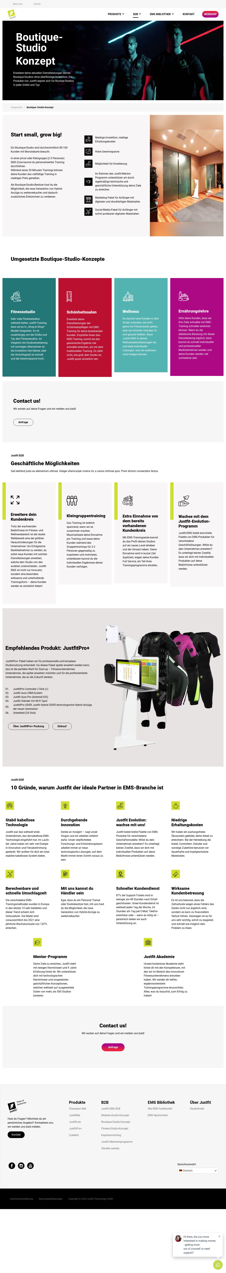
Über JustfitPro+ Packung (28, 726)
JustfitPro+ (75, 1128)
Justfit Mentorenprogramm (117, 1141)
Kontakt (189, 14)
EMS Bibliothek (160, 14)
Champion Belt (77, 1108)
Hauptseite (17, 107)
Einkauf (62, 726)
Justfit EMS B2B (110, 1108)
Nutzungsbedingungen (50, 1198)
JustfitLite (75, 1121)
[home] (12, 14)
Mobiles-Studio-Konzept (115, 1115)
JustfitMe (74, 1115)
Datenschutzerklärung (21, 1198)
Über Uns (17, 4)
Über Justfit (200, 1102)
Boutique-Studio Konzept (40, 107)
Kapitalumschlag (111, 1135)
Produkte (114, 14)
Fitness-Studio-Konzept (114, 1128)
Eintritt (37, 4)
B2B (135, 14)
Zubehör (74, 1135)
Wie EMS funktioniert (160, 1108)
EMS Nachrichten (158, 1115)
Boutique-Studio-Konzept (115, 1121)
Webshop (210, 14)
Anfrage (23, 422)
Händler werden (110, 1148)
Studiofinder (197, 1108)
